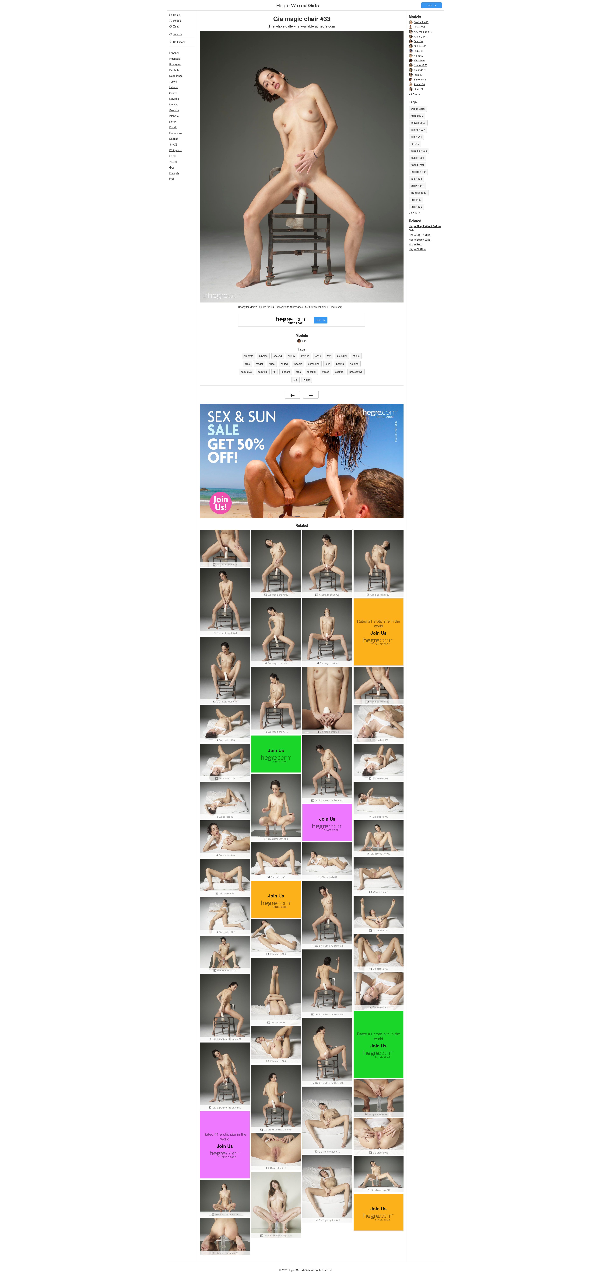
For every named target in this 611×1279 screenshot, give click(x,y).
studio (356, 356)
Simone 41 (420, 79)
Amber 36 (419, 84)
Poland (305, 356)
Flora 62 (418, 55)
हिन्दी (171, 179)
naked (284, 364)
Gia (304, 341)
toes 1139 (416, 207)
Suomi (173, 93)
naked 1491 (417, 165)
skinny (291, 356)
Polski (172, 156)
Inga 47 (418, 74)
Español (174, 53)
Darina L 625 (421, 22)
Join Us (431, 5)
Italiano (173, 87)
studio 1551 (417, 158)
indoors (298, 364)
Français (174, 173)
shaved (278, 356)
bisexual (342, 356)
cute (247, 364)
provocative (355, 372)
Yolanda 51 (420, 70)
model (259, 364)
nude (272, 364)
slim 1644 (416, 137)
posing (340, 364)
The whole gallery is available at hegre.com (301, 25)
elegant (285, 372)
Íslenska (174, 116)
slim (328, 364)
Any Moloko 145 (423, 32)
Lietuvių (173, 104)
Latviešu (174, 99)
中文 (171, 167)
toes (298, 372)
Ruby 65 (418, 51)
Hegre (297, 5)
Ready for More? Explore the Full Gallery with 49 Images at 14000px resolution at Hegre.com (290, 307)
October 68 (420, 46)
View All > (414, 94)
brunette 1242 (418, 193)
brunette (248, 356)
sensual (311, 372)
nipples (263, 356)
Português (175, 64)
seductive (246, 372)
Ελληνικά (175, 150)
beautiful (262, 372)
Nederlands (176, 76)
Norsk (172, 121)
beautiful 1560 (419, 151)
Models (177, 20)
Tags (176, 26)
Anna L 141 (420, 36)
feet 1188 (416, 200)
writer (307, 380)
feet (329, 356)
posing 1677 (418, 130)
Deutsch (174, 70)
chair (318, 356)
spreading (314, 364)
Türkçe (173, 81)
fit (274, 372)
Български (175, 133)
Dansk (173, 127)
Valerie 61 (419, 60)
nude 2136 (417, 116)
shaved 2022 (418, 123)
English (174, 139)
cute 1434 (416, 179)
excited (339, 372)
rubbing (354, 364)
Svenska (174, 110)
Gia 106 (418, 41)
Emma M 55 (420, 65)
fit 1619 (415, 144)
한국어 (173, 161)
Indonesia (174, 58)
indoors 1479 (418, 172)
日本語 (173, 144)
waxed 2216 (418, 109)
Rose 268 (419, 27)
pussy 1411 (417, 186)
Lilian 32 (419, 89)
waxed (325, 372)
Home (176, 15)
